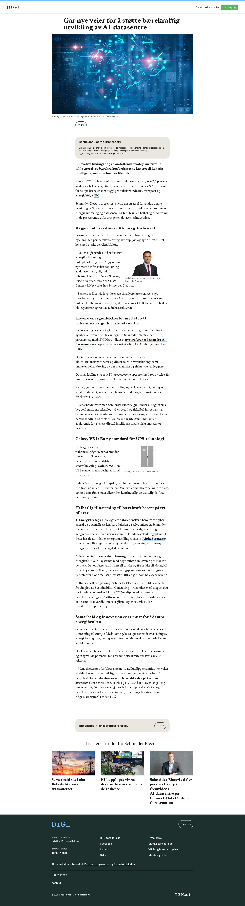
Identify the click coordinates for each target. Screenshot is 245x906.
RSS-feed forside (110, 838)
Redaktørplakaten (124, 864)
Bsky (103, 855)
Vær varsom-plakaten (96, 864)
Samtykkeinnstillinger (160, 843)
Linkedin (104, 849)
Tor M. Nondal (60, 852)
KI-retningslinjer (157, 855)
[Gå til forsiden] (13, 7)
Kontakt (56, 883)
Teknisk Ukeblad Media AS (77, 895)
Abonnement (59, 874)
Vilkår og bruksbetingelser (163, 849)
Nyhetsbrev (155, 838)
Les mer (160, 726)
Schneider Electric (91, 141)
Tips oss (186, 824)
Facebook (106, 843)
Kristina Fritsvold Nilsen (66, 841)
